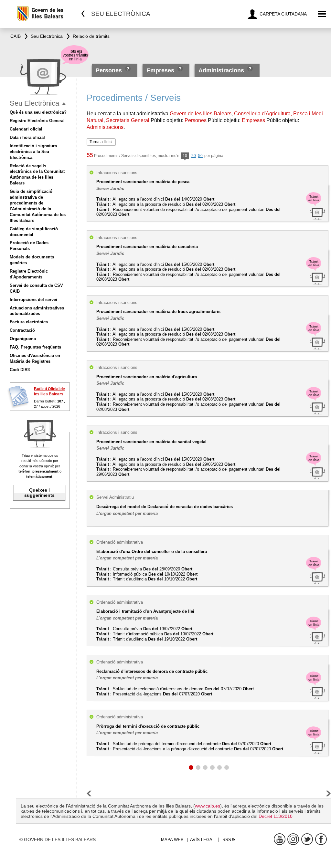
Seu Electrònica (34, 103)
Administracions (221, 70)
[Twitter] (307, 839)
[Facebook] (321, 839)
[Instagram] (293, 839)
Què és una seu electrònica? (38, 112)
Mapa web (172, 839)
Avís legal (202, 839)
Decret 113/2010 (276, 816)
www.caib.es (207, 805)
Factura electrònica (29, 321)
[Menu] (322, 14)
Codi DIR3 (20, 369)
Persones (109, 70)
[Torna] (83, 13)
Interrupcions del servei (33, 299)
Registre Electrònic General (37, 120)
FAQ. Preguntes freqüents (35, 347)
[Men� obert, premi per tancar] (64, 104)
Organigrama (23, 338)
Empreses (160, 70)
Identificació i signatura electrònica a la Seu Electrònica (33, 151)
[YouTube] (279, 839)
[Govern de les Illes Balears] (42, 13)
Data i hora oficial (27, 137)
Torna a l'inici (101, 142)
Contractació (22, 330)
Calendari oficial (26, 129)
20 (193, 156)
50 (200, 156)
